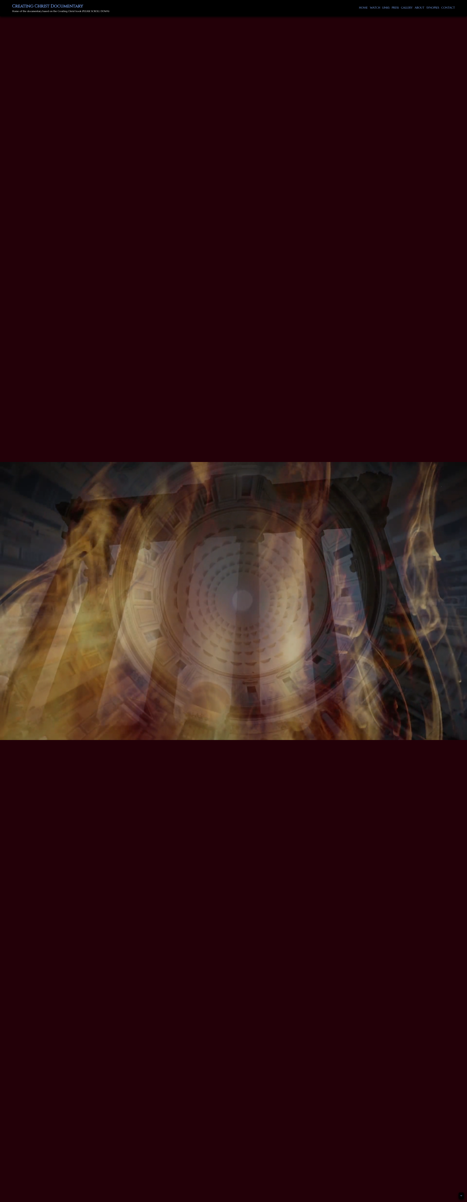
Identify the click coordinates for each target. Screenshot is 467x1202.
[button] (461, 1195)
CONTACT (448, 7)
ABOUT (419, 7)
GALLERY (407, 7)
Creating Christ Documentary (47, 6)
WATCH (375, 7)
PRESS (395, 7)
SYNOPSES (433, 7)
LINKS (386, 7)
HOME (363, 7)
